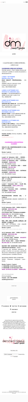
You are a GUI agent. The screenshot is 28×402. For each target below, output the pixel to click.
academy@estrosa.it (7, 137)
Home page (14, 285)
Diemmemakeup (15, 391)
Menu (14, 54)
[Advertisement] (14, 19)
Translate (15, 356)
